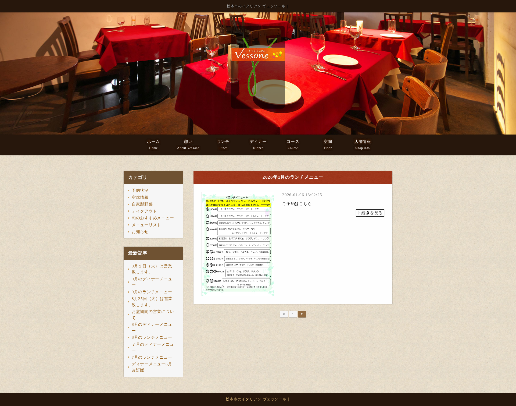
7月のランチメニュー (152, 357)
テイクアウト (144, 211)
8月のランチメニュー (152, 337)
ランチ (223, 144)
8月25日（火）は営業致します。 (152, 301)
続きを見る (372, 213)
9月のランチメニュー (152, 292)
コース (292, 144)
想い (188, 144)
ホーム (153, 144)
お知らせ (140, 232)
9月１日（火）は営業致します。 (152, 269)
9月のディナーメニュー (152, 282)
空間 (328, 144)
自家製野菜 (142, 204)
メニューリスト (146, 225)
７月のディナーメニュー (153, 347)
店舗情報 (362, 144)
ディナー (258, 144)
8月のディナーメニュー (152, 327)
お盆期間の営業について (153, 314)
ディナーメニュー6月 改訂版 (154, 367)
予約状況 (140, 190)
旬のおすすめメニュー (153, 218)
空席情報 (140, 197)
